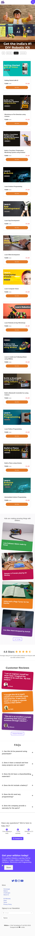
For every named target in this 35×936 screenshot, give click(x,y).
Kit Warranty (7, 898)
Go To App (17, 639)
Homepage (7, 889)
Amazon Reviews (17, 733)
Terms (5, 902)
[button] (33, 2)
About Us (6, 894)
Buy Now (17, 87)
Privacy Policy (8, 904)
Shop (5, 900)
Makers (6, 891)
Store (8, 867)
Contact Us (18, 838)
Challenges (7, 893)
